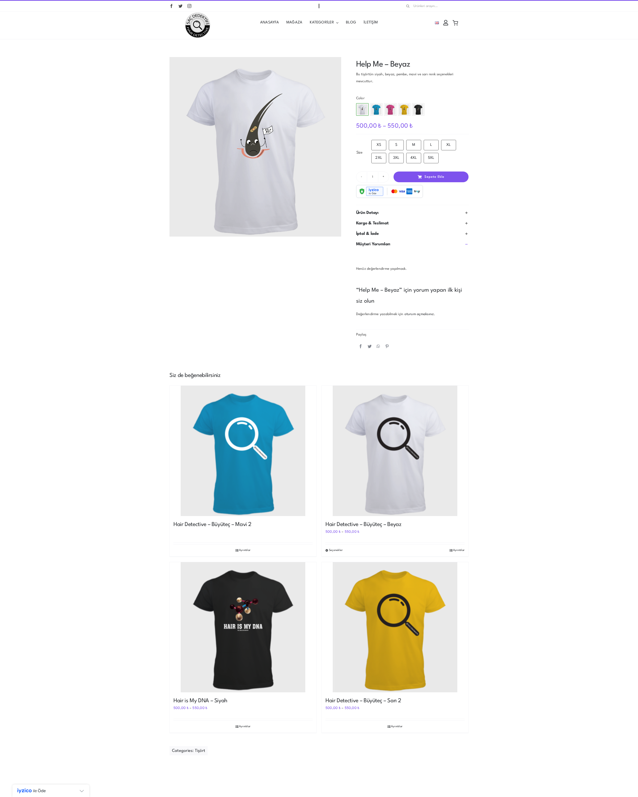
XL (448, 145)
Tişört (200, 751)
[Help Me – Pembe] (390, 109)
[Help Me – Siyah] (418, 109)
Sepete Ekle (434, 176)
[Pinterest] (387, 347)
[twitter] (180, 6)
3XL (396, 158)
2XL (378, 158)
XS (379, 145)
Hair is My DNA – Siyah (200, 701)
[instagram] (189, 6)
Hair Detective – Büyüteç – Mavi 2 (212, 524)
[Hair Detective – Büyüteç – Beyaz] (395, 451)
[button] (412, 213)
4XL (413, 158)
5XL (431, 158)
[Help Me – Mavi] (376, 109)
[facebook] (171, 6)
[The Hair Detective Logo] (197, 14)
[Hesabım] (445, 23)
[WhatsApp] (378, 347)
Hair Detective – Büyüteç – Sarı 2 (363, 701)
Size (359, 153)
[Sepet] (455, 23)
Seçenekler (336, 550)
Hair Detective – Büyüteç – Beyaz (363, 524)
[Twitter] (369, 347)
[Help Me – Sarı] (404, 109)
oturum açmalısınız (419, 314)
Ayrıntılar (244, 550)
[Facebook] (360, 347)
